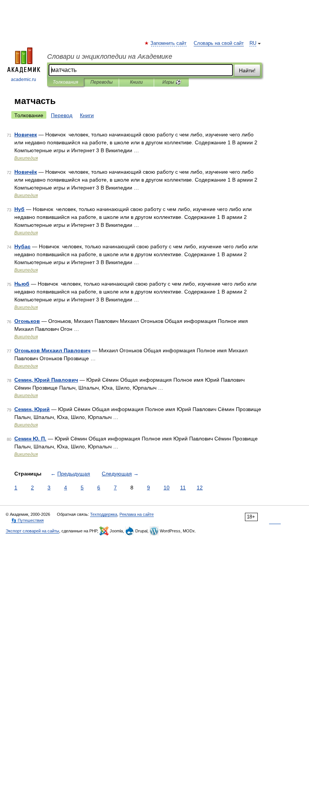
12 (200, 488)
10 (167, 488)
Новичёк (25, 172)
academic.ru (23, 79)
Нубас (22, 246)
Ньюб (21, 284)
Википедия (26, 158)
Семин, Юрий (32, 409)
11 (183, 488)
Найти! (247, 70)
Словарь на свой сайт (219, 43)
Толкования (65, 82)
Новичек (25, 134)
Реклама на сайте (136, 514)
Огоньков (27, 321)
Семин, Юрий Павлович (46, 380)
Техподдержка (103, 514)
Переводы (101, 82)
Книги (136, 82)
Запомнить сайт (169, 43)
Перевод (61, 115)
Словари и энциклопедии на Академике (109, 56)
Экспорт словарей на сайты (32, 531)
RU (252, 43)
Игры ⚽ (171, 82)
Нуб (19, 209)
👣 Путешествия (27, 520)
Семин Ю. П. (30, 439)
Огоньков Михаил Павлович (52, 350)
